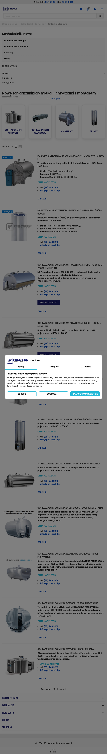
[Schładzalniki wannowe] (40, 116)
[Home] (81, 9)
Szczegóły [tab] (53, 366)
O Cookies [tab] (86, 366)
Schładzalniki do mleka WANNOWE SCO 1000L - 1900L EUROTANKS (67, 555)
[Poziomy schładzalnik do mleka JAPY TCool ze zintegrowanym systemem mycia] (19, 172)
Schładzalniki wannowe (40, 131)
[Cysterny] (66, 118)
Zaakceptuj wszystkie (85, 394)
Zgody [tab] (21, 366)
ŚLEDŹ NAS (7, 727)
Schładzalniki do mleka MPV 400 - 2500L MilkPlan (66, 649)
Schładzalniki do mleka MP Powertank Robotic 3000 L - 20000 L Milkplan (70, 266)
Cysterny (67, 131)
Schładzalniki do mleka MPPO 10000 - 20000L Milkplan (68, 463)
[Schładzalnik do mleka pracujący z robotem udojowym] (19, 281)
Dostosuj (52, 394)
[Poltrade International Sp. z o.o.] (10, 9)
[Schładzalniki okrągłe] (13, 116)
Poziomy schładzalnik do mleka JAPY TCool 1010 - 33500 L (70, 157)
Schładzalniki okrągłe (13, 131)
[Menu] (101, 9)
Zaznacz (6, 146)
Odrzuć (22, 394)
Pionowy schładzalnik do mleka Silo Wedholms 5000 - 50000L (69, 212)
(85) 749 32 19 (51, 187)
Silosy (94, 131)
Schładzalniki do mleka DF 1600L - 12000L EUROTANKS (67, 603)
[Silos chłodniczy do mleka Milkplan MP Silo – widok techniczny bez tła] (19, 435)
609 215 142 (67, 2)
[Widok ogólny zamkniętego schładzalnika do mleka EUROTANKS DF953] (19, 619)
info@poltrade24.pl (50, 190)
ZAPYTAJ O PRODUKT (48, 302)
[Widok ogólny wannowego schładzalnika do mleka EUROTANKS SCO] (19, 570)
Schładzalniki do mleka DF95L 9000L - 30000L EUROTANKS (70, 507)
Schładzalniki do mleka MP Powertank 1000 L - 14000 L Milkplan (69, 324)
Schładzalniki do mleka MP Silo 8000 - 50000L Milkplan (69, 419)
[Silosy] (93, 118)
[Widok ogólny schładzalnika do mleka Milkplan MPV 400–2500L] (19, 665)
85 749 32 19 (51, 2)
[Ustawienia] (95, 9)
